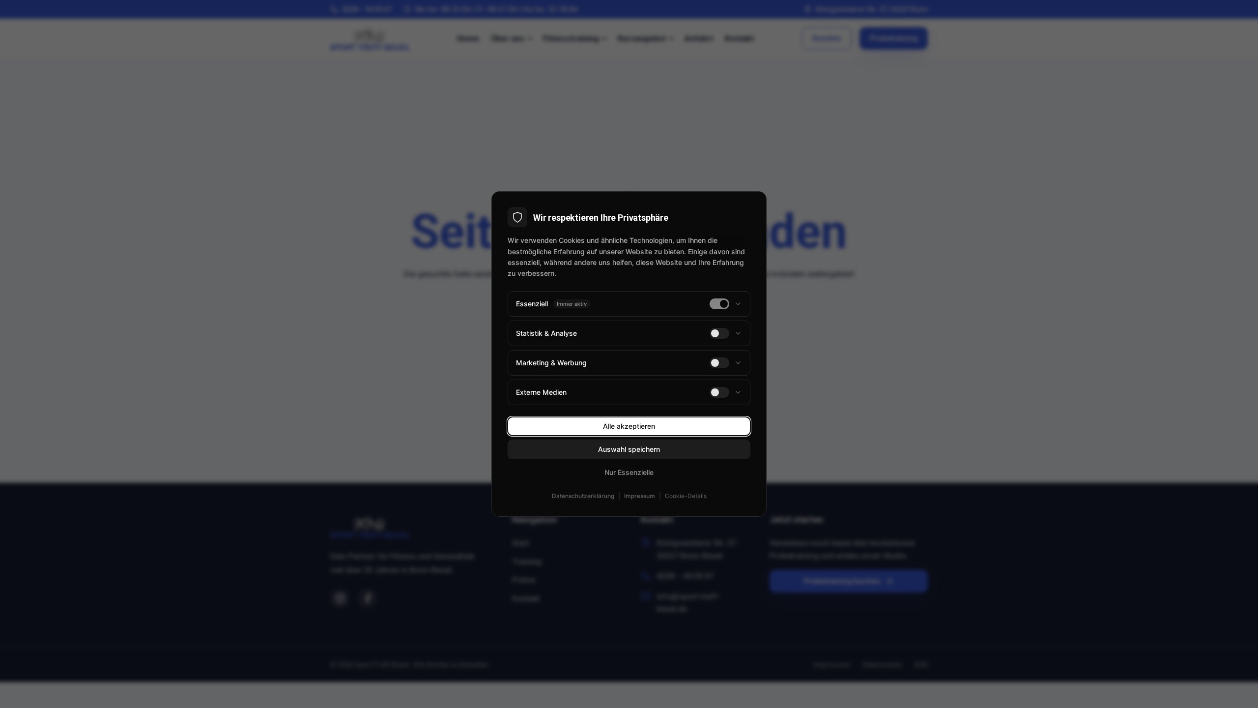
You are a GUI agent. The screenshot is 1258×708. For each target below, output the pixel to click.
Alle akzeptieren (629, 426)
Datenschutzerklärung (583, 496)
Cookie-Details (686, 496)
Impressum (639, 496)
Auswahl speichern (629, 449)
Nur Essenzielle (629, 472)
